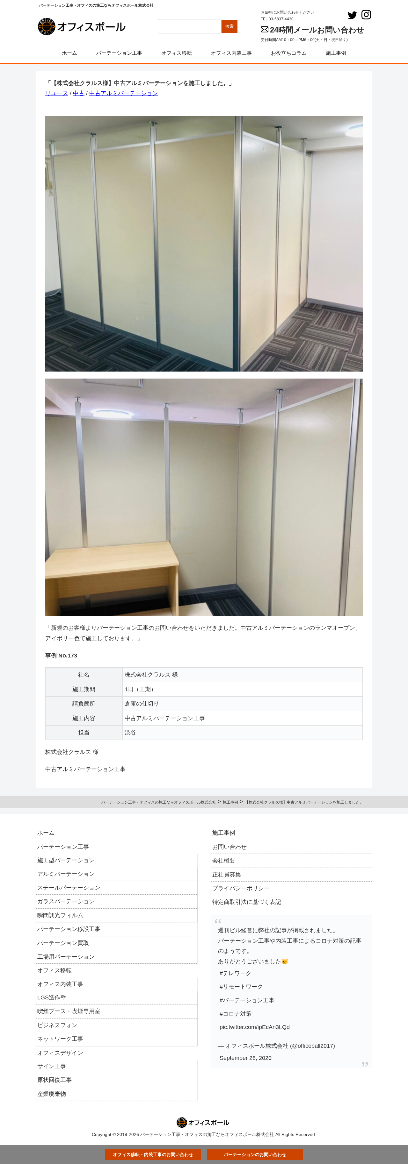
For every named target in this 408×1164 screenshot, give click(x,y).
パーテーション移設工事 (68, 929)
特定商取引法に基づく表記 (246, 902)
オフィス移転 (54, 970)
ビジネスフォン (57, 1025)
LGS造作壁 (51, 997)
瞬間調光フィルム (60, 915)
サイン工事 (51, 1066)
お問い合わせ (229, 847)
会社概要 (223, 860)
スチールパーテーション (68, 887)
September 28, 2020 (246, 1058)
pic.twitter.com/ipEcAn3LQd (255, 1027)
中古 (78, 93)
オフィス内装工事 (60, 984)
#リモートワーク (241, 986)
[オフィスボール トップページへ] (83, 26)
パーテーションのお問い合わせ (255, 1154)
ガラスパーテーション (66, 901)
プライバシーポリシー (241, 888)
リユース (56, 93)
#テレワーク (235, 973)
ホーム (46, 833)
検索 (229, 26)
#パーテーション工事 (247, 1000)
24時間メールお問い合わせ (317, 29)
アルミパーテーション (66, 874)
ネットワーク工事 (60, 1039)
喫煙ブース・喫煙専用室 (68, 1011)
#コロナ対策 (235, 1014)
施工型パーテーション (66, 860)
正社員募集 (226, 874)
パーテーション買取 (63, 943)
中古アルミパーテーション (123, 93)
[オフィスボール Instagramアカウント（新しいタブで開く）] (366, 14)
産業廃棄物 (51, 1094)
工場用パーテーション (66, 957)
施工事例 (223, 833)
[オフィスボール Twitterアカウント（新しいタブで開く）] (352, 15)
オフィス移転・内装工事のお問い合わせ (153, 1154)
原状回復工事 (54, 1080)
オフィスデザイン (60, 1053)
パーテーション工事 (63, 847)
